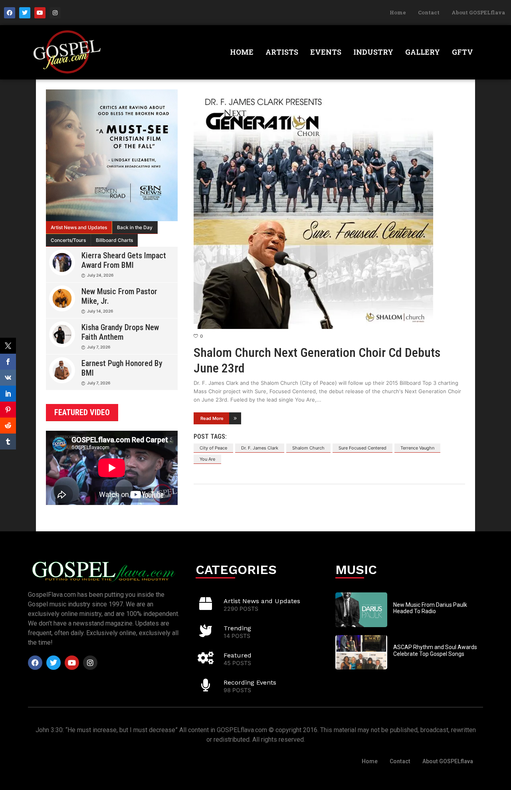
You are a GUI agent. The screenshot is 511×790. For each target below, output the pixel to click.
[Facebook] (9, 12)
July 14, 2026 (100, 311)
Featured (238, 655)
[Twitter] (24, 12)
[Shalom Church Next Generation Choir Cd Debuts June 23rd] (329, 209)
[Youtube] (40, 12)
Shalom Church (308, 448)
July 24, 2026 (100, 275)
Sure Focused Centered (362, 448)
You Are (207, 459)
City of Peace (213, 448)
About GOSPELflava (478, 12)
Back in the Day (135, 227)
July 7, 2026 (98, 347)
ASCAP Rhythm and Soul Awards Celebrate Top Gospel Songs (435, 650)
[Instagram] (55, 12)
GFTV (462, 52)
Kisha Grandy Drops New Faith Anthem (120, 332)
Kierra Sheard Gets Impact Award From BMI (123, 260)
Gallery (422, 52)
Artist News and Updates (79, 227)
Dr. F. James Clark (259, 448)
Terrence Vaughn (417, 448)
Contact (429, 12)
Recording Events (250, 682)
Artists (281, 52)
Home (398, 12)
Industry (373, 52)
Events (325, 52)
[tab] (79, 227)
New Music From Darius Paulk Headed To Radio (430, 608)
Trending (237, 628)
